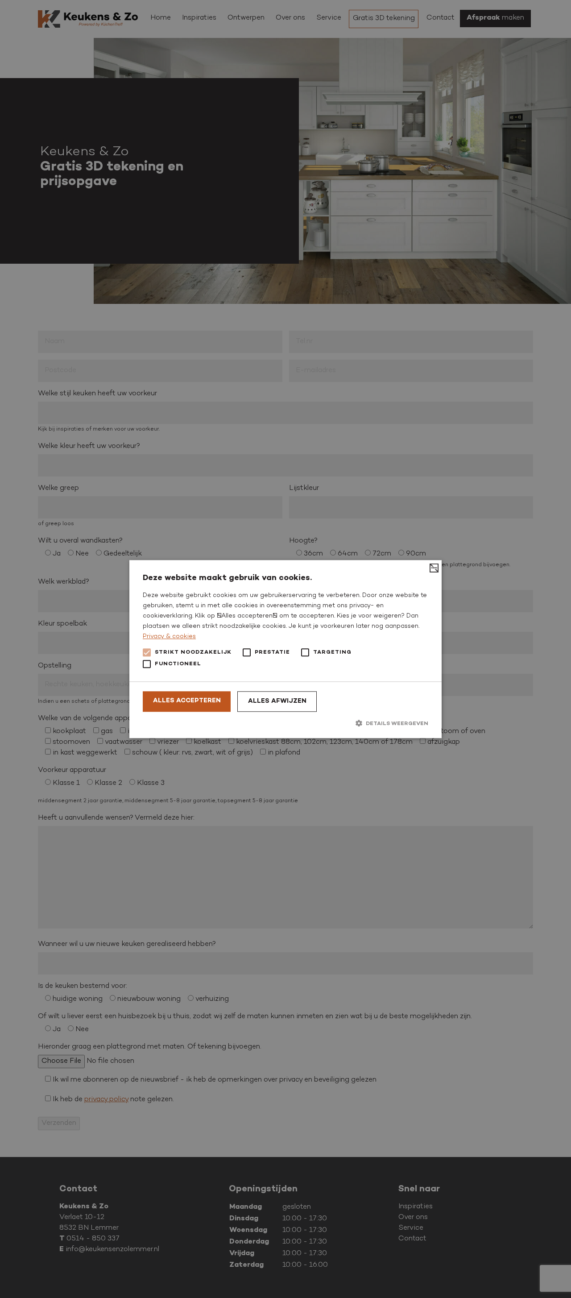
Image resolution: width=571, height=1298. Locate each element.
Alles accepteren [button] (187, 701)
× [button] (431, 570)
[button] (285, 723)
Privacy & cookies (169, 637)
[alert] (285, 649)
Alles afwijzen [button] (277, 701)
